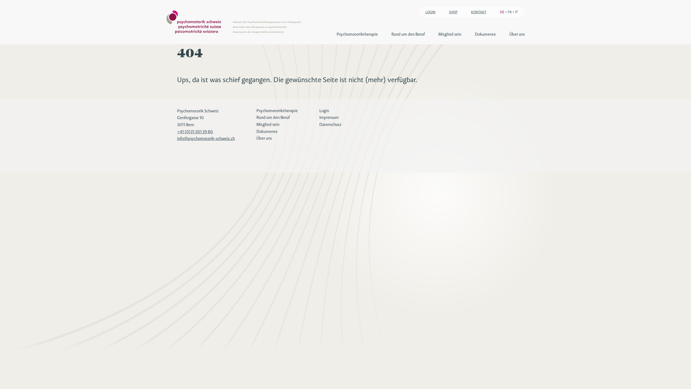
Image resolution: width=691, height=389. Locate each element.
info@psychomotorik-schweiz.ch (206, 138)
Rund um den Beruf (408, 34)
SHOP (453, 12)
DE (502, 12)
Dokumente (485, 34)
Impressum (329, 117)
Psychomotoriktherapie (357, 34)
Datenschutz (330, 124)
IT (516, 12)
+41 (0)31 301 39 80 (195, 132)
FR (510, 12)
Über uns (517, 34)
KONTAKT (478, 12)
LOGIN (430, 12)
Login (324, 110)
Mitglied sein (449, 34)
